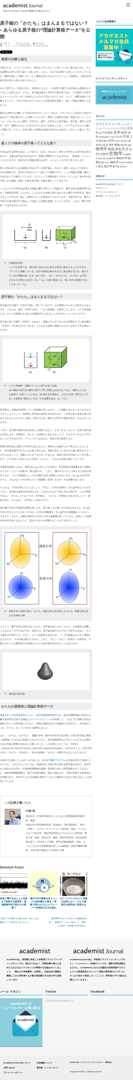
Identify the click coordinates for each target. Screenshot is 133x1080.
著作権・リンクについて (108, 195)
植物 (117, 145)
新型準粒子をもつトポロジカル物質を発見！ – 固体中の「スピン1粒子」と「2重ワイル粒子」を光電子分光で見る (67, 922)
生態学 (104, 154)
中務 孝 (6, 43)
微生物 (102, 140)
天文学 (118, 136)
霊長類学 (123, 166)
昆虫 (105, 145)
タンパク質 (118, 128)
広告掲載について (44, 1062)
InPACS (74, 743)
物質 (111, 149)
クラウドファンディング (113, 124)
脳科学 (114, 162)
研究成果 (40, 43)
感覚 (122, 141)
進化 (100, 166)
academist (81, 963)
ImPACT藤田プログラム (54, 760)
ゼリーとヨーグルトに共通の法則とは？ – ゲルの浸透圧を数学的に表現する (73, 901)
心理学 (110, 140)
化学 (117, 132)
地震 (113, 137)
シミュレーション (11, 45)
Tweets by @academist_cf (59, 1000)
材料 (111, 145)
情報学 (117, 141)
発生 (100, 158)
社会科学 (111, 158)
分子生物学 (106, 132)
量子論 (45, 45)
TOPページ (101, 188)
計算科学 (37, 45)
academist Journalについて (109, 184)
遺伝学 (108, 166)
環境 (118, 149)
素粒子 (29, 45)
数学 (126, 141)
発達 (104, 158)
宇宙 (126, 136)
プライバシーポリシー (107, 192)
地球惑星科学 (105, 137)
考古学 (107, 162)
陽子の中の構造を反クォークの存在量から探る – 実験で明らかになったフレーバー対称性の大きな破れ (43, 903)
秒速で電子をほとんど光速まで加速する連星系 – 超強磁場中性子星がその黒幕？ (13, 903)
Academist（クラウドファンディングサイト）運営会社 (91, 1062)
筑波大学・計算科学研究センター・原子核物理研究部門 (28, 715)
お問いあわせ (9, 1067)
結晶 (101, 162)
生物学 (116, 153)
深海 (130, 145)
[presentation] (71, 275)
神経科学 (121, 158)
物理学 (23, 45)
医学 (124, 132)
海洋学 (123, 144)
